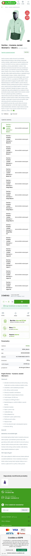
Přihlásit (24, 510)
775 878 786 (9, 493)
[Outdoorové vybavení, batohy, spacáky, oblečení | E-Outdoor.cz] (1, 7)
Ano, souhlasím (21, 550)
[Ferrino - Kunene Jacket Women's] (4, 482)
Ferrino (26, 52)
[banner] (9, 3)
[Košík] (23, 3)
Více (11, 110)
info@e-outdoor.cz (12, 498)
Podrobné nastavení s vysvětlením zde (15, 553)
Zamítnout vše (9, 550)
